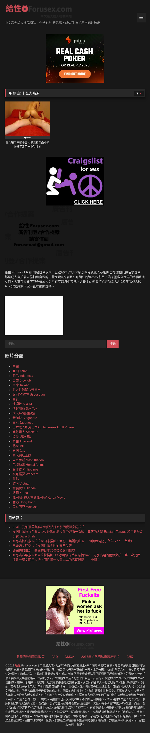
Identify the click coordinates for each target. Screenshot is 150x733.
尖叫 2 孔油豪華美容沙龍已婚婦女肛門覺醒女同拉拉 (48, 527)
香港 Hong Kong (23, 502)
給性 (18, 665)
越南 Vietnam (21, 483)
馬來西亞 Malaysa (25, 507)
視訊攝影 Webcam (25, 474)
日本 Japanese (22, 422)
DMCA (69, 656)
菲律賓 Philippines (25, 469)
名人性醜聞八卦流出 (26, 389)
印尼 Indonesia (22, 375)
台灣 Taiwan (20, 385)
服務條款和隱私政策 (30, 656)
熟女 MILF (19, 446)
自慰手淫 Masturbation (28, 460)
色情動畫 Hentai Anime (28, 464)
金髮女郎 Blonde (24, 488)
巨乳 (15, 399)
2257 (130, 656)
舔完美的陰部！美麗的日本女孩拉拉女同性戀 (43, 550)
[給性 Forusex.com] (75, 12)
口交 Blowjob (21, 380)
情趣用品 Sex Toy (24, 408)
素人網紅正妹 (21, 455)
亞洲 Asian (20, 371)
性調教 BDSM (22, 404)
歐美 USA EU (21, 436)
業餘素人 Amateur (25, 432)
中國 (15, 366)
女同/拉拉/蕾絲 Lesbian (28, 394)
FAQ (55, 656)
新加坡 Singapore (24, 418)
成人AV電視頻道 (23, 413)
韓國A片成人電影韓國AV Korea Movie (38, 497)
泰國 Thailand (22, 441)
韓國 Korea (20, 493)
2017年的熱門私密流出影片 (100, 656)
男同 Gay (18, 450)
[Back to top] (138, 721)
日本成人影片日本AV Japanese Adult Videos (43, 427)
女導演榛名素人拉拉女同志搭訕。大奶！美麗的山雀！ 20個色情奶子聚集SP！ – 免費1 (72, 541)
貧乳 (15, 478)
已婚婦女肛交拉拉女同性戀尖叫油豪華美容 (42, 545)
